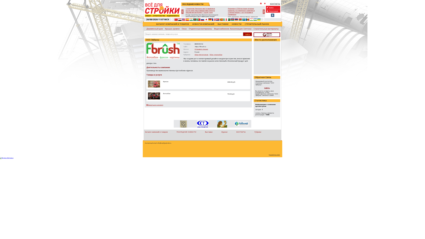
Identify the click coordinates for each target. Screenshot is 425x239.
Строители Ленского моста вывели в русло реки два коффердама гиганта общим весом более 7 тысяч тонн (200, 10)
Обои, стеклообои (216, 55)
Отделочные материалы (200, 28)
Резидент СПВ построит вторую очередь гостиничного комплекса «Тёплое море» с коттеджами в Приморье (241, 11)
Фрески (165, 82)
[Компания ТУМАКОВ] (222, 124)
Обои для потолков (201, 55)
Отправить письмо (201, 49)
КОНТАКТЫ (241, 132)
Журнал (224, 132)
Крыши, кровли (172, 28)
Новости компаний (203, 24)
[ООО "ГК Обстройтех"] (202, 124)
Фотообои (166, 93)
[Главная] (261, 3)
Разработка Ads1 (274, 155)
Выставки (223, 24)
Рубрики (257, 132)
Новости (236, 24)
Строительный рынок (257, 24)
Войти (271, 8)
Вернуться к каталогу (155, 105)
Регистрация (273, 11)
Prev (182, 11)
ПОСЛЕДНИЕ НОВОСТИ (186, 132)
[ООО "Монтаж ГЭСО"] (183, 124)
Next (264, 11)
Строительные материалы (266, 28)
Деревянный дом (154, 28)
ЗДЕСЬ (267, 88)
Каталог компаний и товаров (172, 24)
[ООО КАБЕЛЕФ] (241, 124)
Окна (184, 28)
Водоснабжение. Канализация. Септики (232, 28)
